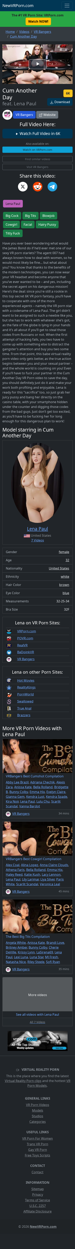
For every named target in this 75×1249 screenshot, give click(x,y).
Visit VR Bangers (37, 167)
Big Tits (30, 215)
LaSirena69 (44, 952)
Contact (37, 1172)
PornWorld (25, 694)
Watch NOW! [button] (38, 21)
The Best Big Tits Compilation (28, 936)
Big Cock (12, 215)
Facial (28, 224)
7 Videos (37, 540)
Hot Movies (25, 680)
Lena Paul (13, 203)
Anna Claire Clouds (54, 865)
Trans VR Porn (37, 1144)
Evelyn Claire (55, 792)
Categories (37, 1121)
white (65, 576)
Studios (37, 1116)
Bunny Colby (18, 792)
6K (68, 93)
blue (66, 593)
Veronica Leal (50, 884)
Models (37, 1110)
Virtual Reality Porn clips (23, 1081)
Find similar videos (37, 159)
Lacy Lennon (51, 874)
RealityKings (26, 687)
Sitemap (37, 1189)
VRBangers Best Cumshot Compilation (35, 776)
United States (59, 568)
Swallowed (25, 701)
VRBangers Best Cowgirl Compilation (33, 859)
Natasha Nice (16, 962)
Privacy (37, 1194)
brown (64, 585)
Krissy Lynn (26, 952)
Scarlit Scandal (27, 884)
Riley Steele (35, 962)
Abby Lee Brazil (17, 782)
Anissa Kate (23, 787)
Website (49, 115)
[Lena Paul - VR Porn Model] (37, 483)
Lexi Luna (21, 957)
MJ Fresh (51, 957)
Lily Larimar (30, 879)
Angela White (16, 942)
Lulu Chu (43, 801)
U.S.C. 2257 (37, 1206)
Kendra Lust (35, 796)
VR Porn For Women (37, 1138)
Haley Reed (14, 874)
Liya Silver (47, 879)
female (64, 552)
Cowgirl (11, 224)
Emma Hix (37, 792)
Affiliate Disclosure (37, 1211)
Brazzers (23, 715)
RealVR (22, 645)
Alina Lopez (29, 865)
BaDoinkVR (25, 652)
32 (67, 560)
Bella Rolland (43, 787)
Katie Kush (32, 874)
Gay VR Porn (37, 1149)
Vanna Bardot (29, 806)
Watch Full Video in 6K (39, 133)
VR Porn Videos (37, 1105)
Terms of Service (37, 1200)
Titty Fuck (13, 233)
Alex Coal (12, 865)
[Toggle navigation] (67, 6)
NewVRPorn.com (18, 5)
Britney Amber (16, 947)
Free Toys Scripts (37, 1155)
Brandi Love (55, 942)
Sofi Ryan (53, 962)
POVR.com (25, 638)
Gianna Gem (15, 796)
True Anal (24, 708)
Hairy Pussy (47, 224)
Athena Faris (15, 870)
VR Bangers (24, 115)
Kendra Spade (56, 796)
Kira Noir (12, 801)
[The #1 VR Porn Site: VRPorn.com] (38, 1041)
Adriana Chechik (42, 782)
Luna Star (36, 957)
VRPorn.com (26, 631)
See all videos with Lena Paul (37, 1014)
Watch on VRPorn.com (37, 150)
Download (62, 102)
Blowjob (48, 215)
